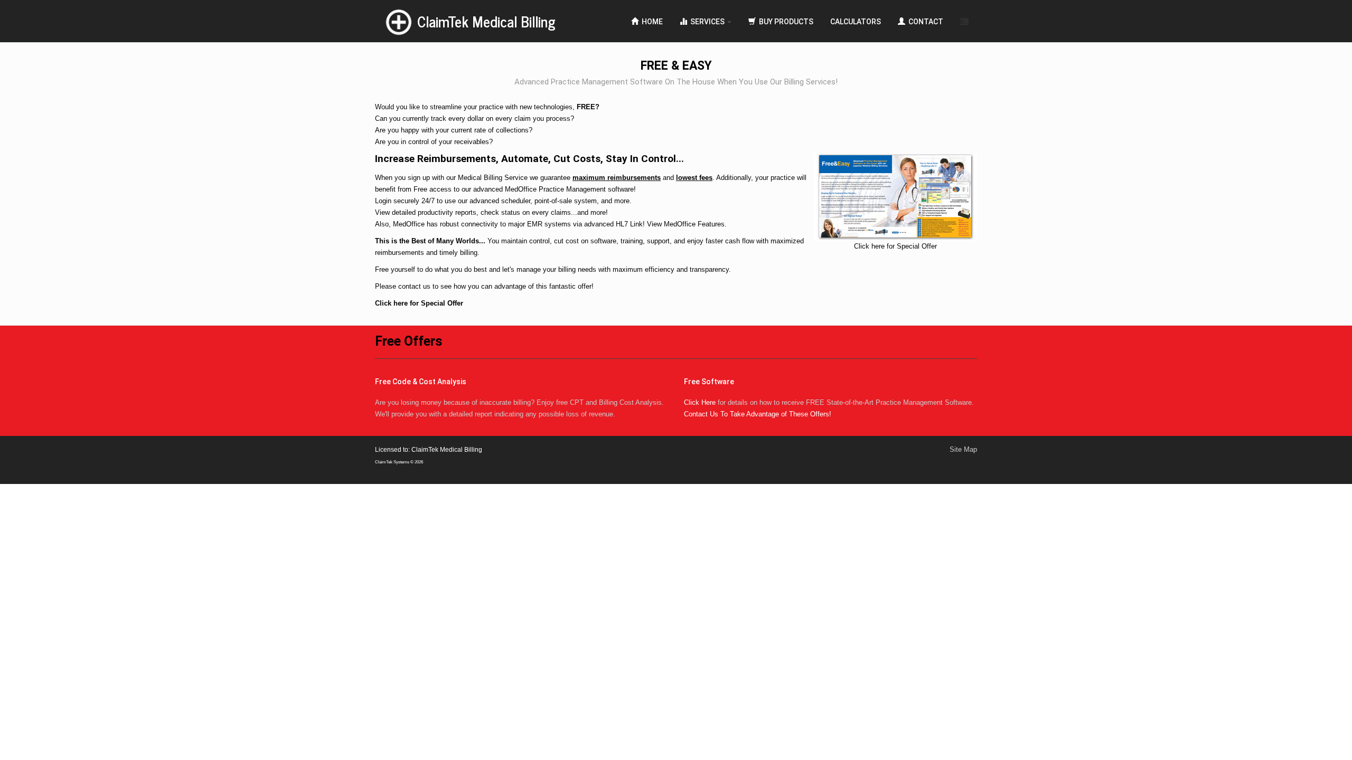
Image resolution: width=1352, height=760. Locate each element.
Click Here (700, 402)
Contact (924, 21)
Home (651, 21)
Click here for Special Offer (419, 303)
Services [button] (706, 21)
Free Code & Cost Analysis (420, 381)
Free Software (709, 381)
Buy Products (784, 21)
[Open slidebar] (964, 21)
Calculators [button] (855, 21)
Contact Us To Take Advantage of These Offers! (757, 414)
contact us (414, 286)
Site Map (963, 449)
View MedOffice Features (686, 224)
